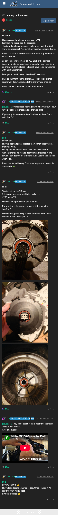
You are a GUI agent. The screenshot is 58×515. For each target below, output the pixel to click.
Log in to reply (48, 21)
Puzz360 (10, 30)
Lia (8, 102)
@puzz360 (7, 106)
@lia (4, 137)
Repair (9, 20)
